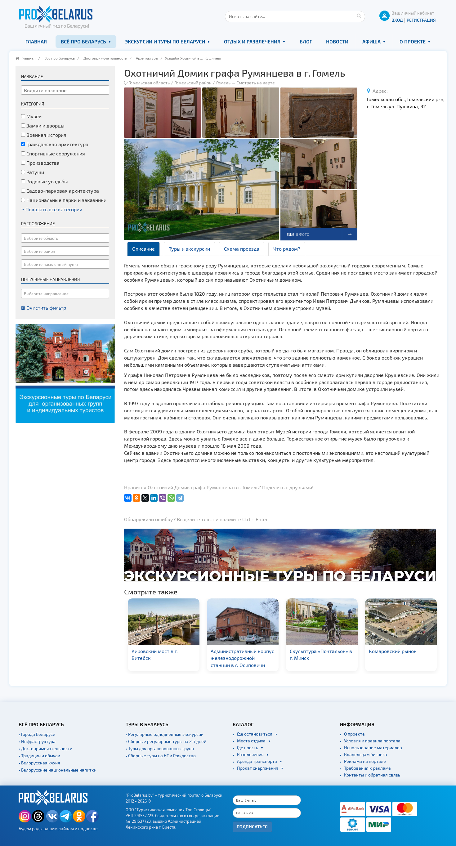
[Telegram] (180, 498)
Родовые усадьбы (46, 181)
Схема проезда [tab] (241, 249)
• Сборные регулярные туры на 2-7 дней (166, 741)
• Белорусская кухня (39, 762)
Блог (306, 41)
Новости (337, 41)
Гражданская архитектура (56, 144)
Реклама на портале (365, 761)
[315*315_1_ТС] (65, 373)
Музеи (33, 116)
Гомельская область (149, 82)
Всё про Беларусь (83, 41)
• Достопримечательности (45, 748)
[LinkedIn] (154, 498)
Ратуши (34, 172)
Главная (36, 41)
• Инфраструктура (37, 741)
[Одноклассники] (136, 498)
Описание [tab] (143, 249)
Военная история (45, 135)
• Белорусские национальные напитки (57, 769)
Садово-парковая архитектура (62, 191)
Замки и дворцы (45, 125)
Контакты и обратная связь (372, 774)
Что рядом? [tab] (286, 249)
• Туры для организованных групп (160, 748)
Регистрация (421, 20)
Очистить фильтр (45, 308)
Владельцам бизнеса (365, 754)
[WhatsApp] (171, 498)
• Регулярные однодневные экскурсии (164, 734)
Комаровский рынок (314, 651)
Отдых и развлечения (252, 41)
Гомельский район (193, 82)
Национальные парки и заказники (65, 200)
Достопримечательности (105, 58)
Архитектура (147, 58)
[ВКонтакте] (128, 498)
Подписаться (252, 826)
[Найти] (359, 15)
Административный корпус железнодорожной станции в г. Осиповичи (163, 658)
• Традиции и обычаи (39, 755)
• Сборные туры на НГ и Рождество (161, 755)
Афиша (371, 41)
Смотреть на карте (255, 82)
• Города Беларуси (37, 734)
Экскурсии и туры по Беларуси (165, 41)
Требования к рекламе (367, 768)
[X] (145, 498)
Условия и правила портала (372, 740)
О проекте (413, 41)
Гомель (223, 82)
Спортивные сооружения (55, 153)
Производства (42, 163)
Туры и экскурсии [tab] (189, 249)
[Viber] (162, 498)
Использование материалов (373, 747)
